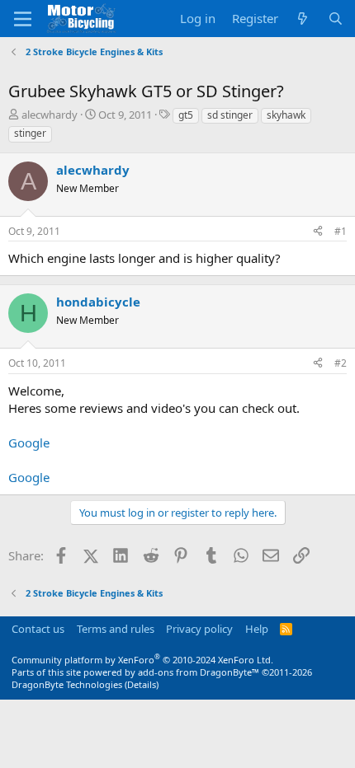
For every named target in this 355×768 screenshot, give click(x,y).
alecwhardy (49, 114)
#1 (340, 231)
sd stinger (230, 115)
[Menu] (22, 18)
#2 (340, 363)
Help (256, 628)
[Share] (318, 231)
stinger (30, 133)
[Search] (336, 18)
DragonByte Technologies (67, 684)
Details (141, 684)
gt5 (185, 115)
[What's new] (302, 18)
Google (29, 442)
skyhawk (286, 115)
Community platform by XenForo (142, 659)
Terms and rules (115, 628)
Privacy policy (199, 628)
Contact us (38, 628)
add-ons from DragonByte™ (198, 672)
